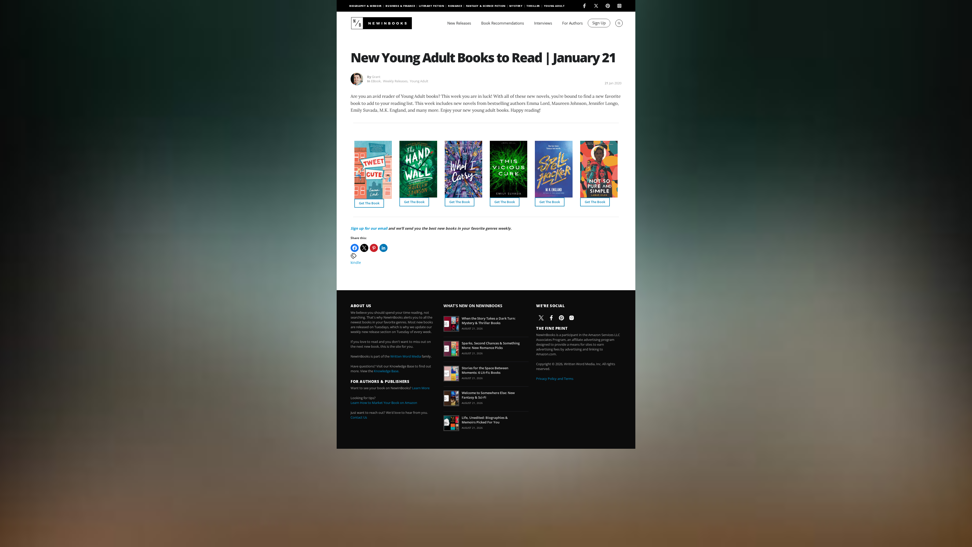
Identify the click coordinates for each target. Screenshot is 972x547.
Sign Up (599, 22)
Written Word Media (405, 356)
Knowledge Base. (386, 371)
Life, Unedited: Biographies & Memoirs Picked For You (485, 419)
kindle (356, 262)
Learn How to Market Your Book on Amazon (384, 402)
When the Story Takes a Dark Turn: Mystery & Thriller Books (489, 320)
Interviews (543, 23)
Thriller (533, 6)
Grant (376, 76)
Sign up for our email (369, 228)
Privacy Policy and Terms (554, 378)
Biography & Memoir (365, 6)
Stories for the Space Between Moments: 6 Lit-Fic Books (485, 370)
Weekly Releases (395, 81)
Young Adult (554, 6)
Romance (455, 6)
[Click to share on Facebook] (355, 248)
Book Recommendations (502, 23)
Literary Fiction (431, 6)
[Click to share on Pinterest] (374, 248)
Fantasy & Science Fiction (485, 6)
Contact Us (359, 417)
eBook (376, 81)
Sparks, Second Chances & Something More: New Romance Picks (491, 345)
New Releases (459, 23)
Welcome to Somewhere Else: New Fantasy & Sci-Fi (488, 395)
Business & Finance (400, 6)
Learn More (421, 388)
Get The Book (369, 203)
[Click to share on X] (364, 248)
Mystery (515, 6)
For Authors (572, 23)
